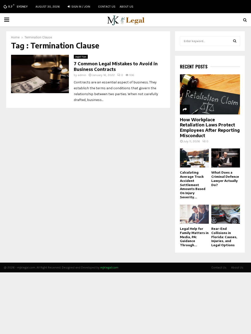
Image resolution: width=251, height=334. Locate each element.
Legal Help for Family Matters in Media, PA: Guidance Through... (194, 237)
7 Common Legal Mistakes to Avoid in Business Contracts (116, 66)
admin (82, 75)
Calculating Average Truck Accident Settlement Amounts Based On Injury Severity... (192, 184)
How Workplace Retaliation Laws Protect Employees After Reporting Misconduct (210, 127)
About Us (126, 6)
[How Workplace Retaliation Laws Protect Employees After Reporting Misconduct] (210, 94)
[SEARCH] (234, 41)
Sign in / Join (80, 6)
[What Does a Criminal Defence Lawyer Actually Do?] (225, 157)
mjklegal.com (109, 267)
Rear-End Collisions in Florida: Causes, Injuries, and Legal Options (224, 237)
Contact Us (106, 6)
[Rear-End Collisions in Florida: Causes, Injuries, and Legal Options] (225, 214)
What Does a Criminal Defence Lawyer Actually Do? (225, 178)
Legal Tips (81, 56)
